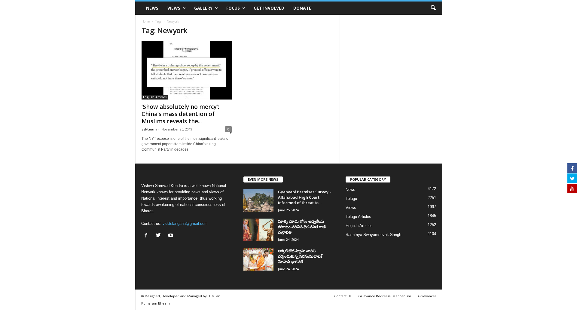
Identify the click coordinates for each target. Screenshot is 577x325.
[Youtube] (171, 236)
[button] (433, 8)
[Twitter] (160, 236)
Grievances (427, 296)
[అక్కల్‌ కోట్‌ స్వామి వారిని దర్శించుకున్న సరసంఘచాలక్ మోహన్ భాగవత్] (258, 259)
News (152, 8)
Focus (233, 8)
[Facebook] (147, 236)
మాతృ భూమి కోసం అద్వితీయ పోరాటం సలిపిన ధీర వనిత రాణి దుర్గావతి (302, 227)
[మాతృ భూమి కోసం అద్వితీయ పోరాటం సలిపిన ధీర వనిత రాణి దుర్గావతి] (258, 230)
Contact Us (342, 296)
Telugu (351, 198)
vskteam (149, 129)
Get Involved (269, 8)
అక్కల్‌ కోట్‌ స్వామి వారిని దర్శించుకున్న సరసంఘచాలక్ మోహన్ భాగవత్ (300, 256)
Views (173, 8)
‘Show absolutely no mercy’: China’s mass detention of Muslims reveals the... (180, 114)
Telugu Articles (358, 216)
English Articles (155, 97)
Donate (302, 8)
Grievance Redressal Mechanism (384, 296)
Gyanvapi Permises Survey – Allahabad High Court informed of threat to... (304, 197)
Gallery (203, 8)
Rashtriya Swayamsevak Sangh (373, 234)
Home (146, 21)
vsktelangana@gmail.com (185, 223)
